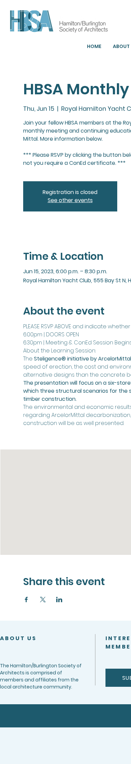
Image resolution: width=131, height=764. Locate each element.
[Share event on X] (43, 599)
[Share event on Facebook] (26, 599)
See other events (70, 200)
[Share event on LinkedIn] (59, 599)
